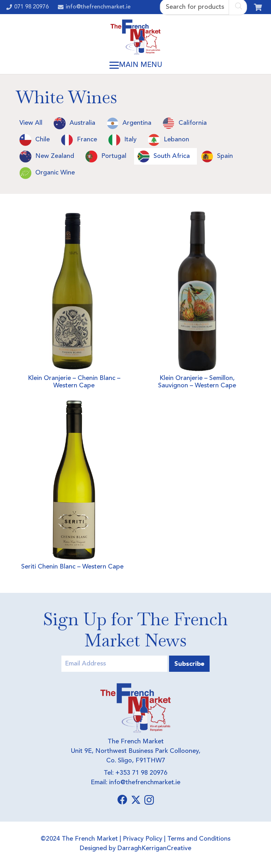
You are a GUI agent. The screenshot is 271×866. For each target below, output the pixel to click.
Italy (130, 139)
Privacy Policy (142, 839)
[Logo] (135, 37)
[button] (135, 65)
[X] (136, 800)
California (193, 123)
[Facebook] (122, 800)
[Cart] (258, 7)
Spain (225, 156)
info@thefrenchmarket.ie (144, 782)
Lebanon (176, 139)
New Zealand (54, 156)
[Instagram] (149, 800)
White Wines (66, 97)
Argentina (136, 123)
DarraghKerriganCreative (154, 848)
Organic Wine (55, 173)
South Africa (171, 156)
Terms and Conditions (198, 839)
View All (30, 123)
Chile (42, 139)
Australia (82, 123)
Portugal (113, 156)
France (87, 139)
